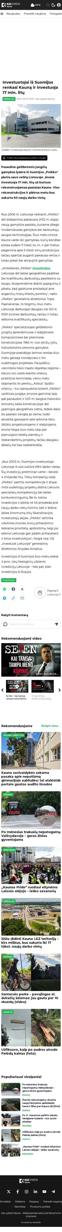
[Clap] (39, 592)
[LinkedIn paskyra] (35, 1192)
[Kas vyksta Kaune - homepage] (13, 5)
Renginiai (9, 849)
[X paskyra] (9, 1192)
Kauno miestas (13, 735)
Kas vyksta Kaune (45, 99)
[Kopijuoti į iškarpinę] (13, 598)
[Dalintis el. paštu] (22, 598)
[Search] (48, 5)
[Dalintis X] (22, 589)
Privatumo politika (40, 1206)
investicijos (41, 268)
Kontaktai (5, 1201)
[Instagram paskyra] (26, 1192)
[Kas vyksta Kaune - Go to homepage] (31, 1181)
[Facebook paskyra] (18, 1192)
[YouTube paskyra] (44, 1192)
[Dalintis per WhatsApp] (4, 589)
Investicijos (9, 580)
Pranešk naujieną (35, 13)
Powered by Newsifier (31, 1222)
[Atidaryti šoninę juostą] (2, 14)
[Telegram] (4, 598)
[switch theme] (53, 5)
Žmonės (26, 1126)
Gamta (8, 1012)
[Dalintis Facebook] (13, 589)
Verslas (8, 99)
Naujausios (13, 13)
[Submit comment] (56, 624)
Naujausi (34, 1201)
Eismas (8, 794)
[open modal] (59, 5)
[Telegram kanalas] (53, 1192)
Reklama (20, 1201)
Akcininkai (19, 1206)
